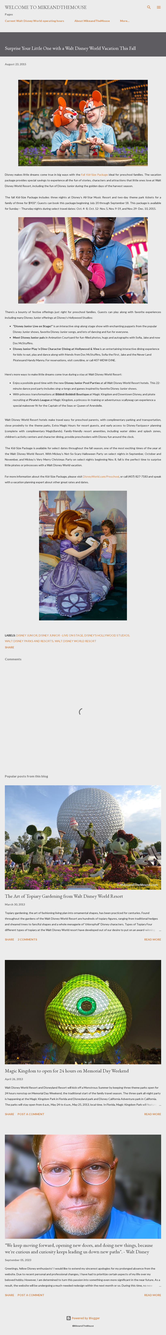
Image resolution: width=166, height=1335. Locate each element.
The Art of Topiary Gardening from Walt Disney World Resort (64, 896)
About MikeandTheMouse (92, 20)
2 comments (27, 939)
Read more (152, 939)
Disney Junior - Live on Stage (61, 635)
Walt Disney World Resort (75, 641)
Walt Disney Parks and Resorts (29, 641)
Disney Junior (26, 635)
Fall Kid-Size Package (94, 174)
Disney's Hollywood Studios (106, 635)
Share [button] (9, 647)
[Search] (149, 7)
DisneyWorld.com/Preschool (101, 476)
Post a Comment (31, 1114)
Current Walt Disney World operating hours (34, 20)
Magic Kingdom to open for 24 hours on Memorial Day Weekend (67, 1071)
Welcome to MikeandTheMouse (46, 7)
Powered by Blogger (85, 1318)
